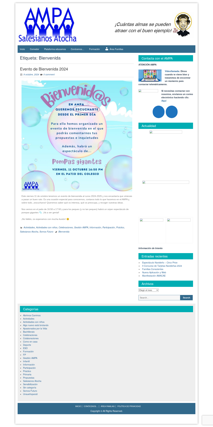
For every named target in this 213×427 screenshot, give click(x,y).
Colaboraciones (31, 338)
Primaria (27, 374)
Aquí (163, 100)
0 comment (49, 74)
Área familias (108, 406)
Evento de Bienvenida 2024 (44, 69)
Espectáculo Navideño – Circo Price (159, 262)
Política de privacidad (129, 406)
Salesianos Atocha (29, 231)
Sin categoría (29, 387)
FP (24, 354)
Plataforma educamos (55, 49)
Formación (94, 49)
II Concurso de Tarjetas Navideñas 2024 (162, 265)
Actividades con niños (46, 227)
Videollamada (172, 71)
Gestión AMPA (81, 227)
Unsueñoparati (30, 394)
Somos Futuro (46, 231)
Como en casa (30, 341)
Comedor (34, 49)
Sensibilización (30, 384)
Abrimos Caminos (32, 315)
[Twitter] (159, 112)
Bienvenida (63, 231)
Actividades (29, 227)
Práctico (120, 227)
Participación (108, 227)
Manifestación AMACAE (154, 275)
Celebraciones (66, 227)
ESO (25, 348)
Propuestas (28, 377)
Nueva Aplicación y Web (154, 272)
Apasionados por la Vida (35, 328)
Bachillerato (29, 331)
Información (95, 227)
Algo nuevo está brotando (35, 325)
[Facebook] (172, 112)
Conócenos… (77, 49)
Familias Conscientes (152, 269)
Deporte (27, 344)
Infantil (26, 361)
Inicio (22, 49)
